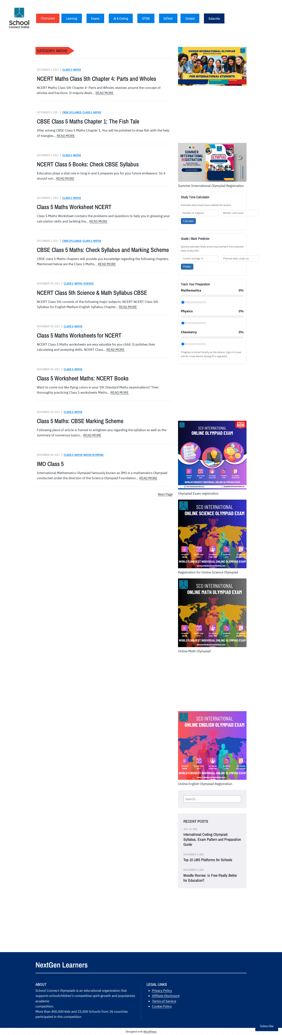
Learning (71, 18)
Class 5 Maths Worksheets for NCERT (79, 335)
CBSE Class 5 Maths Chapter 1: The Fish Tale (88, 121)
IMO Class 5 (50, 463)
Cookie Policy (162, 1006)
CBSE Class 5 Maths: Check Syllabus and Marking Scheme (103, 249)
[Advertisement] (212, 116)
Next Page (165, 494)
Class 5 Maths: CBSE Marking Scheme (80, 421)
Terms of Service (164, 1001)
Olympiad (48, 18)
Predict (187, 266)
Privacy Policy (162, 990)
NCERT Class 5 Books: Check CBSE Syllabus (88, 164)
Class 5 (67, 69)
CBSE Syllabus (71, 112)
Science (88, 283)
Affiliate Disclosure (166, 996)
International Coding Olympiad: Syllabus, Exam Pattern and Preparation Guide (212, 839)
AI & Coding (121, 18)
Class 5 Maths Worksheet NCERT (74, 206)
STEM (146, 18)
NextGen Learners (61, 965)
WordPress (150, 1031)
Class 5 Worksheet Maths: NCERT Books (83, 378)
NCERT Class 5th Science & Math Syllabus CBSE (92, 292)
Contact (190, 18)
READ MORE (105, 93)
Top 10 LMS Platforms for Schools (207, 859)
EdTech (168, 18)
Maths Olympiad (93, 455)
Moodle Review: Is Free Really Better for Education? (210, 878)
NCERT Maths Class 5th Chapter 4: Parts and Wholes (96, 78)
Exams (95, 18)
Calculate (188, 221)
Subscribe (214, 18)
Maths (77, 69)
